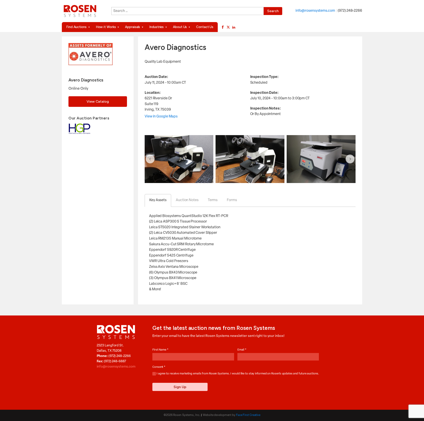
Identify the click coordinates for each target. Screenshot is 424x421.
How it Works (106, 27)
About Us (180, 27)
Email (241, 349)
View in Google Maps (161, 116)
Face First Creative (248, 415)
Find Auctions (76, 27)
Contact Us (204, 27)
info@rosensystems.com (315, 11)
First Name (160, 349)
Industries (156, 27)
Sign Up (180, 387)
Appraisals (132, 27)
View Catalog (98, 101)
